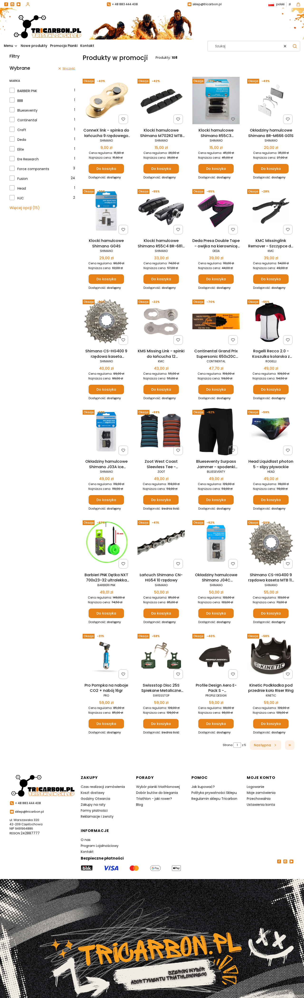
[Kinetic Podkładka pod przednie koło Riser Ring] (270, 656)
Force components (33, 169)
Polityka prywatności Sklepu (214, 792)
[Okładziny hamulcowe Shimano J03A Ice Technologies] (106, 432)
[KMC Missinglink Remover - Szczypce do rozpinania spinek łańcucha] (270, 211)
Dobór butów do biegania (157, 792)
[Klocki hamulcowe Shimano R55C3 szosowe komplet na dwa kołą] (216, 101)
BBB (20, 100)
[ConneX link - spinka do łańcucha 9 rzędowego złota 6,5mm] (106, 101)
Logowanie (255, 786)
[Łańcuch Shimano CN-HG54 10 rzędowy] (161, 544)
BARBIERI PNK (27, 90)
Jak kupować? (203, 786)
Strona (228, 745)
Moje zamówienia (261, 792)
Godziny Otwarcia (95, 798)
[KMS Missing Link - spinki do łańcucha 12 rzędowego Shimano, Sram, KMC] (161, 322)
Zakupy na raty (93, 804)
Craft (21, 130)
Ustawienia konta (261, 804)
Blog (139, 804)
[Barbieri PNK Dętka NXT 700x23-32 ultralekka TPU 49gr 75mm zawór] (106, 544)
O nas (85, 839)
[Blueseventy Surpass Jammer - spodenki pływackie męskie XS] (216, 432)
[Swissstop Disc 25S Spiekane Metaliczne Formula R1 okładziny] (161, 656)
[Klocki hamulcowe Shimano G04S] (106, 211)
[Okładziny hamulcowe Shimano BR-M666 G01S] (270, 101)
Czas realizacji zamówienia (103, 786)
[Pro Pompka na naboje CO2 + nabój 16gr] (106, 656)
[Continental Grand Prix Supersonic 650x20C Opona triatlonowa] (216, 322)
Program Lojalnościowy (100, 845)
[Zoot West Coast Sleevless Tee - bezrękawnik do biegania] (161, 432)
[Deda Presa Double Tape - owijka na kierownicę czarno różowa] (216, 211)
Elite (20, 149)
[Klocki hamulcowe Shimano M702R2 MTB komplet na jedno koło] (161, 101)
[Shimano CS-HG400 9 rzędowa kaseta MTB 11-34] (270, 544)
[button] (294, 46)
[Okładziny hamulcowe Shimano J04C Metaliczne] (216, 544)
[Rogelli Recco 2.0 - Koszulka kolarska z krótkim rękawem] (270, 322)
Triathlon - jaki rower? (154, 798)
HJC (20, 198)
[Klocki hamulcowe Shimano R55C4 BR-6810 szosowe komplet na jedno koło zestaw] (161, 211)
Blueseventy (27, 110)
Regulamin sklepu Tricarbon (214, 798)
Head (21, 188)
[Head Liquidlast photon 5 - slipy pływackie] (270, 432)
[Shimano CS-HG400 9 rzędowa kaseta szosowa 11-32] (106, 322)
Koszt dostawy (92, 792)
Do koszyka (106, 168)
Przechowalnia (259, 798)
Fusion (22, 178)
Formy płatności (94, 810)
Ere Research (28, 159)
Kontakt (87, 851)
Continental (27, 120)
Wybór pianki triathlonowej (158, 786)
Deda (21, 139)
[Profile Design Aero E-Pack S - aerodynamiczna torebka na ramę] (216, 656)
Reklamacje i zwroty (97, 816)
